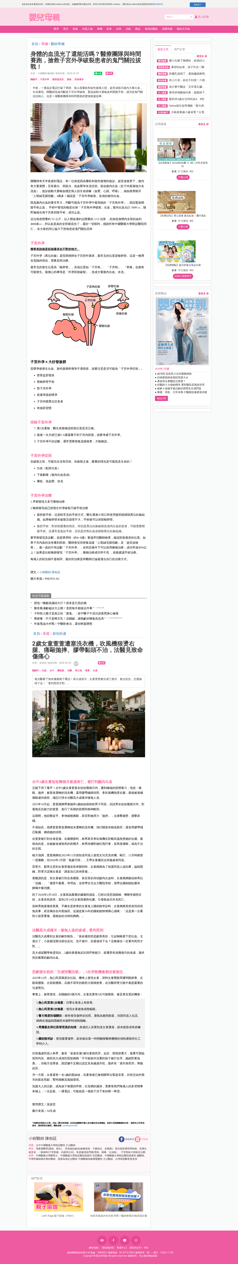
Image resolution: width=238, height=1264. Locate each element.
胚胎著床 (79, 79)
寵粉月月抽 (183, 28)
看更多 (200, 56)
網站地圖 (93, 1247)
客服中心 (121, 1247)
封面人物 (87, 28)
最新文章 (163, 49)
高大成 (78, 670)
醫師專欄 (57, 44)
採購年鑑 (167, 28)
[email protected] (70, 1125)
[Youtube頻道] (102, 1240)
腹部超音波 (58, 79)
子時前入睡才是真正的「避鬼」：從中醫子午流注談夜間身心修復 (76, 613)
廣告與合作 (135, 1247)
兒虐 (44, 670)
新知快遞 (59, 634)
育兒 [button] (65, 28)
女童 (95, 670)
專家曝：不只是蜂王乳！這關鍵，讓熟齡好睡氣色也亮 (69, 618)
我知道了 (198, 5)
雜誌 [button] (137, 28)
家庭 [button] (75, 28)
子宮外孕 (44, 79)
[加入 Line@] (125, 1240)
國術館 (60, 670)
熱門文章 (179, 49)
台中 (52, 670)
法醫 (69, 670)
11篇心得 (183, 226)
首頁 (34, 44)
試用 (118, 28)
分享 (76, 663)
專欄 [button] (99, 28)
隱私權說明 (158, 4)
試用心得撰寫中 (183, 276)
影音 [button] (109, 28)
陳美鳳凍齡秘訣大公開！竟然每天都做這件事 (63, 608)
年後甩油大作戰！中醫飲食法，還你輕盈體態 (63, 623)
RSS (146, 1247)
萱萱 (87, 670)
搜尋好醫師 (151, 28)
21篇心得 (183, 177)
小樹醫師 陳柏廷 (49, 572)
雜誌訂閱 (161, 398)
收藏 (110, 73)
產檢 (69, 79)
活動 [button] (128, 28)
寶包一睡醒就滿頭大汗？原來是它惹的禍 (60, 603)
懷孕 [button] (56, 28)
